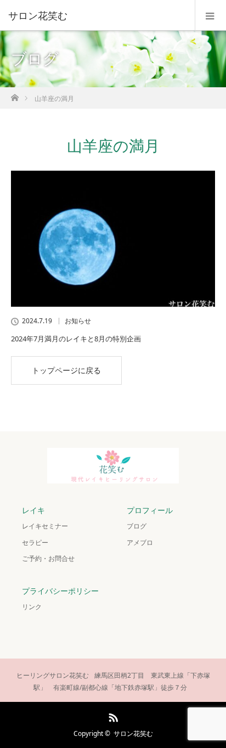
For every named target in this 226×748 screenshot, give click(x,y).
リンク (32, 606)
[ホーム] (14, 95)
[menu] (210, 15)
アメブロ (140, 542)
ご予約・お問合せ (48, 558)
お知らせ (78, 321)
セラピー (35, 542)
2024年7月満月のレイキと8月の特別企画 (76, 339)
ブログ (136, 526)
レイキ (33, 510)
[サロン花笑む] (96, 15)
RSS (112, 715)
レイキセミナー (45, 526)
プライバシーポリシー (60, 591)
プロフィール (150, 510)
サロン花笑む (133, 733)
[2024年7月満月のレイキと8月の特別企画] (113, 239)
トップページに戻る (66, 370)
